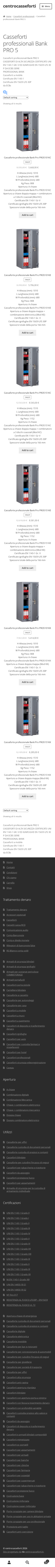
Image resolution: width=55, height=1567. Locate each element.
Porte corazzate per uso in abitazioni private (29, 1516)
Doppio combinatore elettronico (23, 1120)
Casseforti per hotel (16, 1052)
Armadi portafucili (16, 979)
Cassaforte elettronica (18, 1336)
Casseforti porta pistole (18, 985)
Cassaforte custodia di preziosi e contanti (27, 1152)
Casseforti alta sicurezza (19, 1377)
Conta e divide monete (18, 940)
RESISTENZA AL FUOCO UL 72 (21, 1305)
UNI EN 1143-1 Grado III (18, 1228)
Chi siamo (11, 877)
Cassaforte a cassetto (17, 995)
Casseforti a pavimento (18, 1020)
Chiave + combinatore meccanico (23, 1110)
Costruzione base (15, 1496)
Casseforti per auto (16, 1039)
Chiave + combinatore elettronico (23, 1104)
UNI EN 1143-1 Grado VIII (19, 1254)
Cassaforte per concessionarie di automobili (29, 1351)
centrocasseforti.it (34, 1551)
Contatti (11, 867)
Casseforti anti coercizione (20, 1531)
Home (8, 16)
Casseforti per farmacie (18, 1470)
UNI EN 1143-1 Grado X (18, 1264)
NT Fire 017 (12, 1294)
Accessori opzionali (16, 914)
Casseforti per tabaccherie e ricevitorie (26, 1167)
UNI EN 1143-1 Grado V (18, 1238)
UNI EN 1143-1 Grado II (18, 1223)
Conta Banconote (15, 935)
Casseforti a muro (16, 1015)
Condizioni (12, 872)
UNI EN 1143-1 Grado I (18, 1218)
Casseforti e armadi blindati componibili (27, 1434)
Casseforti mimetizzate (18, 1439)
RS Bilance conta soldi (17, 950)
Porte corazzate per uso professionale (26, 1521)
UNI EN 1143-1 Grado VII (19, 1248)
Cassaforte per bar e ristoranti (22, 1346)
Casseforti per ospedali (18, 1475)
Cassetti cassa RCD (16, 925)
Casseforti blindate (16, 1157)
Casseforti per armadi (17, 1455)
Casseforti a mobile (16, 1010)
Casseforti (12, 920)
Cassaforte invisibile (17, 1341)
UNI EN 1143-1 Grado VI (18, 1243)
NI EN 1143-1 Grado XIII (18, 1279)
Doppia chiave (14, 1115)
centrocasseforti (19, 6)
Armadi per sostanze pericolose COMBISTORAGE (22, 973)
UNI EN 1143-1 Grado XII (19, 1274)
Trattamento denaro (17, 909)
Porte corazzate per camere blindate (25, 1511)
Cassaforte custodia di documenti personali (28, 1147)
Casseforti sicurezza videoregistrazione (26, 1062)
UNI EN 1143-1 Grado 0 (18, 1213)
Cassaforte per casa (16, 1005)
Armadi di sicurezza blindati (20, 961)
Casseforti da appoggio (18, 1172)
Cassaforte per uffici (17, 1142)
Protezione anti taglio (17, 1526)
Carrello (11, 882)
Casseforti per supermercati (21, 1480)
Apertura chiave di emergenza (22, 1316)
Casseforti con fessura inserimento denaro (28, 1403)
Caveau (10, 1067)
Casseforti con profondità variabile (24, 1408)
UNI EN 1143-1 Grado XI (18, 1269)
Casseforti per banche (18, 1460)
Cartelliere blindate (16, 990)
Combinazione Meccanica (19, 1099)
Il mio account (9, 1562)
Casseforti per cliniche (18, 1465)
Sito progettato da (12, 1551)
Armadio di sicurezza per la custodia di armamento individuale (26, 1190)
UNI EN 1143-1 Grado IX (18, 1259)
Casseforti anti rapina (17, 1382)
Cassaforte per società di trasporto (24, 1367)
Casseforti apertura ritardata (21, 1387)
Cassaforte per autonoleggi (20, 1000)
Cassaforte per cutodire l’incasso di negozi (28, 1162)
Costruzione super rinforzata (21, 1506)
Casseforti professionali (23, 16)
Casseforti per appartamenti (21, 1183)
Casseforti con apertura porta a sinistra (26, 1397)
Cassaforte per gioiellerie (19, 1362)
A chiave (11, 1089)
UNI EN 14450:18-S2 (16, 1289)
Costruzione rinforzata (18, 1501)
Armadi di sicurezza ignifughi (21, 966)
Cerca (27, 1562)
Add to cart (27, 215)
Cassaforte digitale (16, 1331)
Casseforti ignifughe (17, 1034)
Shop (9, 888)
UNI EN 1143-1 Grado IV (18, 1233)
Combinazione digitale (18, 1094)
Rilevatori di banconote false (21, 945)
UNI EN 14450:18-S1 (16, 1284)
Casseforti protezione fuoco (20, 1177)
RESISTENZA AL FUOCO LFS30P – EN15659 (27, 1300)
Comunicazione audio (17, 930)
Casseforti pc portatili (17, 1444)
